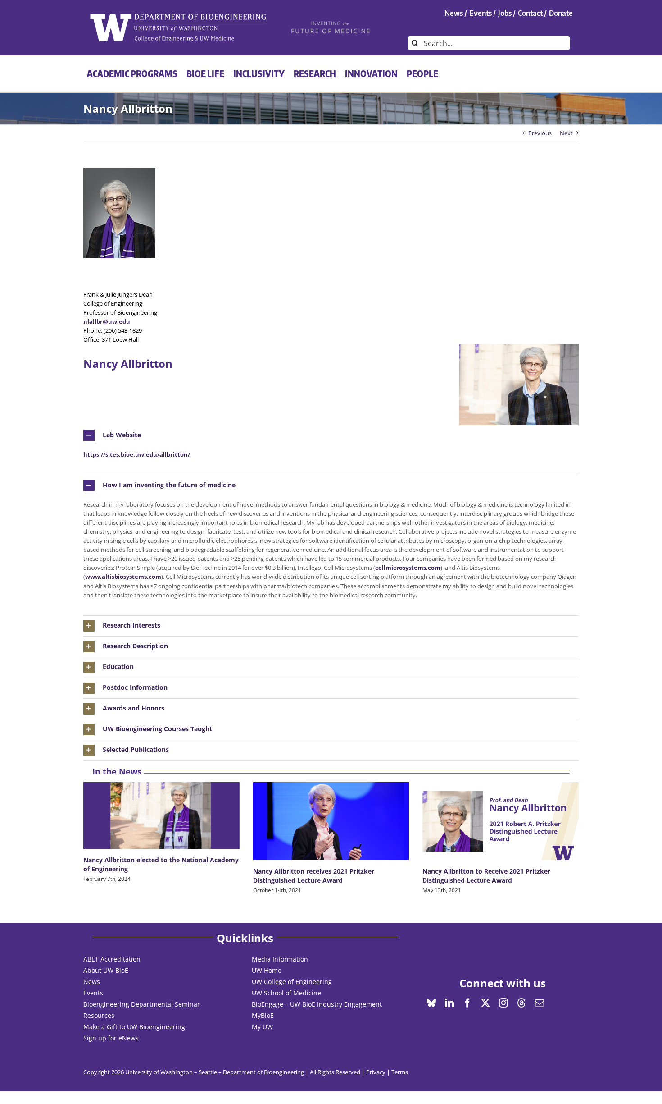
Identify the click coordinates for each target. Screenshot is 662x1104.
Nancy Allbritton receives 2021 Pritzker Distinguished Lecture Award (313, 875)
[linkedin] (449, 1003)
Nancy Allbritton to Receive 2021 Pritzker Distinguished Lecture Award (486, 875)
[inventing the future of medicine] (331, 23)
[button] (331, 435)
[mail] (539, 1003)
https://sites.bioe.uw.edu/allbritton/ (136, 454)
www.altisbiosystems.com (123, 577)
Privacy (375, 1072)
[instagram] (503, 1003)
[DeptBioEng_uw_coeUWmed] (177, 17)
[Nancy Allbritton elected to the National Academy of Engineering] (161, 815)
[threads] (521, 1003)
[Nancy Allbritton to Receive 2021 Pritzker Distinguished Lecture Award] (500, 821)
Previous (540, 133)
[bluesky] (431, 1003)
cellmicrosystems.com (407, 567)
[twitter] (485, 1003)
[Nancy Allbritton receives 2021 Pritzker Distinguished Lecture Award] (331, 821)
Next (566, 133)
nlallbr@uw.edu (106, 321)
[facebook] (467, 1003)
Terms (399, 1072)
